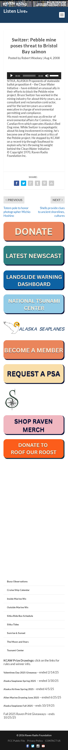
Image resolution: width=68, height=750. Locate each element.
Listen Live (14, 11)
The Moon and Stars (18, 641)
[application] (34, 75)
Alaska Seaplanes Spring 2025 (19, 680)
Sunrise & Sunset (16, 632)
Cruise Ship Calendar (18, 589)
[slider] (54, 75)
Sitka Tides (13, 624)
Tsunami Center (15, 650)
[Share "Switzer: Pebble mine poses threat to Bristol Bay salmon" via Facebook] (16, 183)
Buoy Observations (17, 581)
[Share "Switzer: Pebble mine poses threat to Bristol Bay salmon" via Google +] (30, 183)
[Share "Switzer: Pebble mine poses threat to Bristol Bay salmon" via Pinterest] (44, 183)
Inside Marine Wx (16, 598)
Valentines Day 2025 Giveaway (20, 672)
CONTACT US (52, 740)
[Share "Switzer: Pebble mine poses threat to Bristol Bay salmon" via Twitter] (23, 183)
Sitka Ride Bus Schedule (20, 615)
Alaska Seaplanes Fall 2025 (18, 705)
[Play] (11, 75)
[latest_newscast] (34, 264)
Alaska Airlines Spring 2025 (18, 689)
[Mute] (47, 75)
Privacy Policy (35, 740)
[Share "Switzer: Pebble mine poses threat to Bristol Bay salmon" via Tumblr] (37, 183)
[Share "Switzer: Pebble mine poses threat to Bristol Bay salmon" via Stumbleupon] (51, 183)
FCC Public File (16, 740)
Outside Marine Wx (17, 607)
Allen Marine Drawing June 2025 (21, 697)
